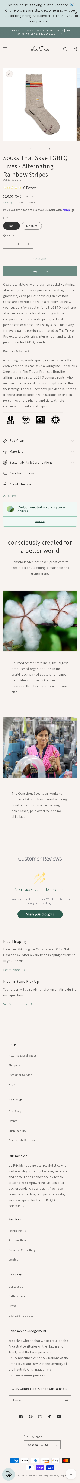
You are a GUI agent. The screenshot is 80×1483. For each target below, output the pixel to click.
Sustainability (17, 1131)
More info (40, 521)
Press (12, 1306)
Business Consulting (22, 1250)
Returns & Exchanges (22, 1055)
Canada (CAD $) (38, 1445)
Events (13, 1121)
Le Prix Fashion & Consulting (34, 1475)
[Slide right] (49, 149)
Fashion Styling (18, 1240)
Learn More (11, 970)
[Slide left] (30, 149)
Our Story (15, 1111)
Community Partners (22, 1140)
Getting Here (17, 1296)
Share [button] (12, 496)
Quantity (8, 235)
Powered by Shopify (58, 1475)
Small (11, 226)
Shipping (8, 202)
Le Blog (13, 1259)
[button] (5, 49)
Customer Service (20, 1075)
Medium (31, 226)
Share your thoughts (40, 914)
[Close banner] (76, 13)
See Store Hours (15, 1004)
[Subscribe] (66, 1400)
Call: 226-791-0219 (21, 1315)
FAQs (12, 1084)
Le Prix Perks (17, 1231)
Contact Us (16, 1286)
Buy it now (40, 271)
